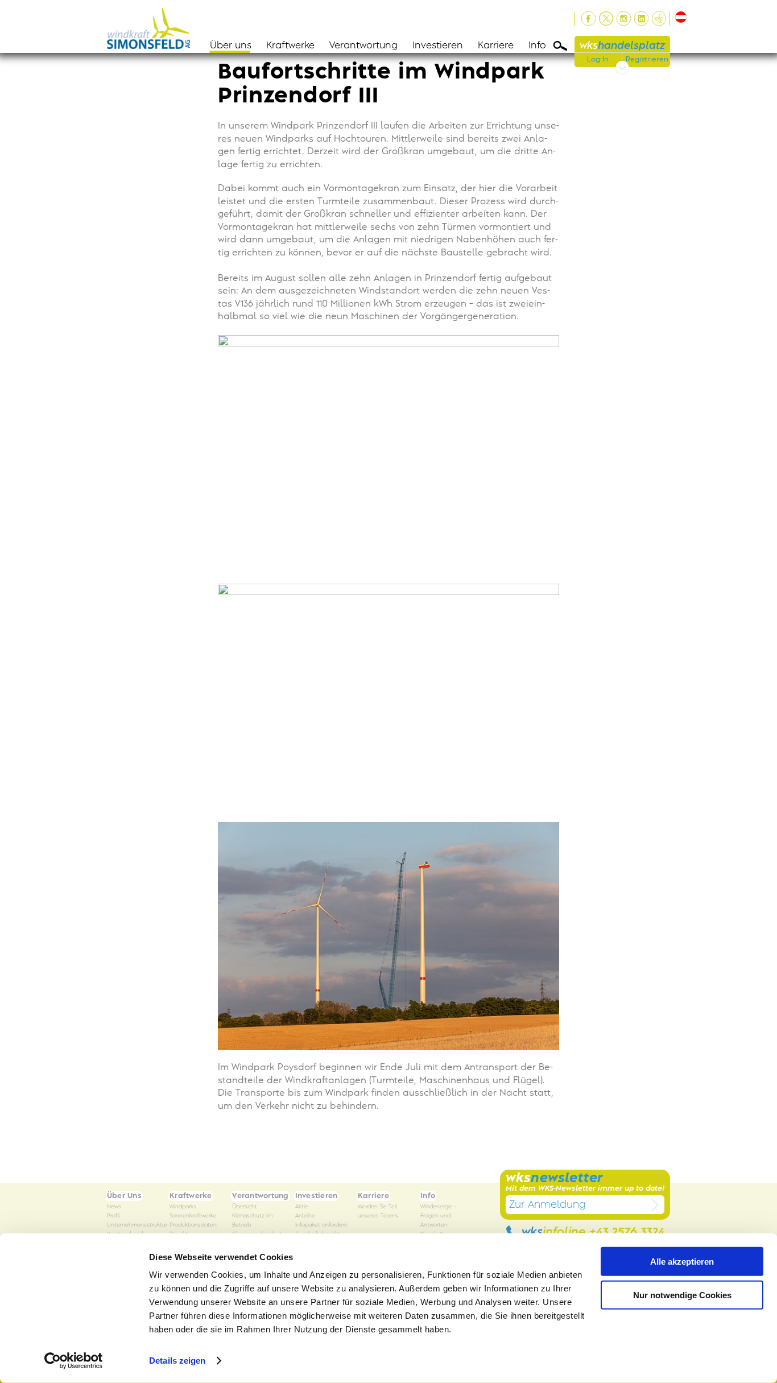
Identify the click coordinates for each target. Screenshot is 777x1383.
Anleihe (305, 1216)
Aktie (301, 1206)
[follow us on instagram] (624, 18)
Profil (113, 1216)
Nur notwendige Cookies (682, 1294)
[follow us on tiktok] (659, 18)
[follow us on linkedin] (641, 18)
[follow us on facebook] (588, 18)
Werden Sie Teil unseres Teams (378, 1211)
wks (622, 46)
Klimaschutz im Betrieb (252, 1220)
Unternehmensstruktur (137, 1225)
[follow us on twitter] (606, 18)
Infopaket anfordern (321, 1225)
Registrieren (647, 59)
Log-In (598, 59)
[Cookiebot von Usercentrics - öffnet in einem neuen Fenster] (73, 1360)
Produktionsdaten (193, 1225)
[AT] (678, 17)
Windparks (183, 1206)
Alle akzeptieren (682, 1261)
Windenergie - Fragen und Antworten (438, 1216)
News (114, 1206)
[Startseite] (152, 26)
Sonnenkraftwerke (193, 1216)
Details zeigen (177, 1360)
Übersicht (244, 1206)
